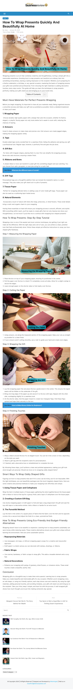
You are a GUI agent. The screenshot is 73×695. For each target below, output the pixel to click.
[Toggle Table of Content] (44, 94)
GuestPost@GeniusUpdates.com (36, 683)
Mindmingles (54, 681)
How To (5, 18)
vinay (6, 30)
